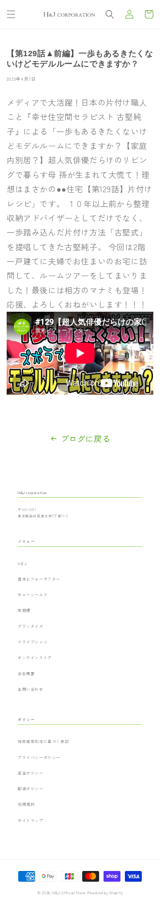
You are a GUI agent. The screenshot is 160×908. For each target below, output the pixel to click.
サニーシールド (33, 594)
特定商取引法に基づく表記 (43, 741)
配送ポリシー (31, 788)
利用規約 (26, 804)
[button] (11, 14)
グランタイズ (31, 626)
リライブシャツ (33, 641)
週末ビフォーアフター (39, 579)
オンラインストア (35, 657)
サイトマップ (31, 820)
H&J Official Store (69, 892)
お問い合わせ (31, 689)
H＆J (22, 563)
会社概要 (26, 673)
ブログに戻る (86, 438)
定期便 (24, 610)
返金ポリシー (31, 773)
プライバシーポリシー (39, 757)
